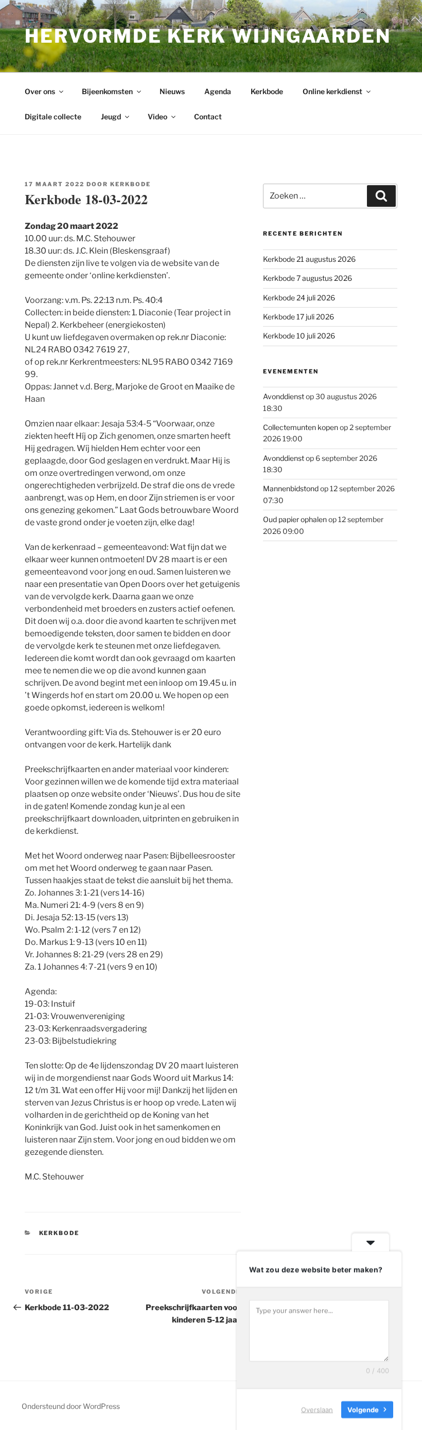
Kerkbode (267, 91)
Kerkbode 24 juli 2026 (299, 297)
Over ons (40, 91)
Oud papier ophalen (295, 519)
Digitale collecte (53, 116)
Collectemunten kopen (300, 427)
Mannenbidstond (291, 488)
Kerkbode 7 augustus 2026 (307, 278)
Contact (208, 116)
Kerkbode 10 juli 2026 (299, 335)
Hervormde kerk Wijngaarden (208, 36)
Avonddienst (283, 396)
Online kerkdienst (332, 91)
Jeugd (111, 116)
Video (157, 116)
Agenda (217, 91)
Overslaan (317, 1409)
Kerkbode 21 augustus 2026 (309, 259)
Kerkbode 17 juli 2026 (298, 316)
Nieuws (172, 91)
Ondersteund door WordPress (71, 1406)
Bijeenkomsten (107, 91)
